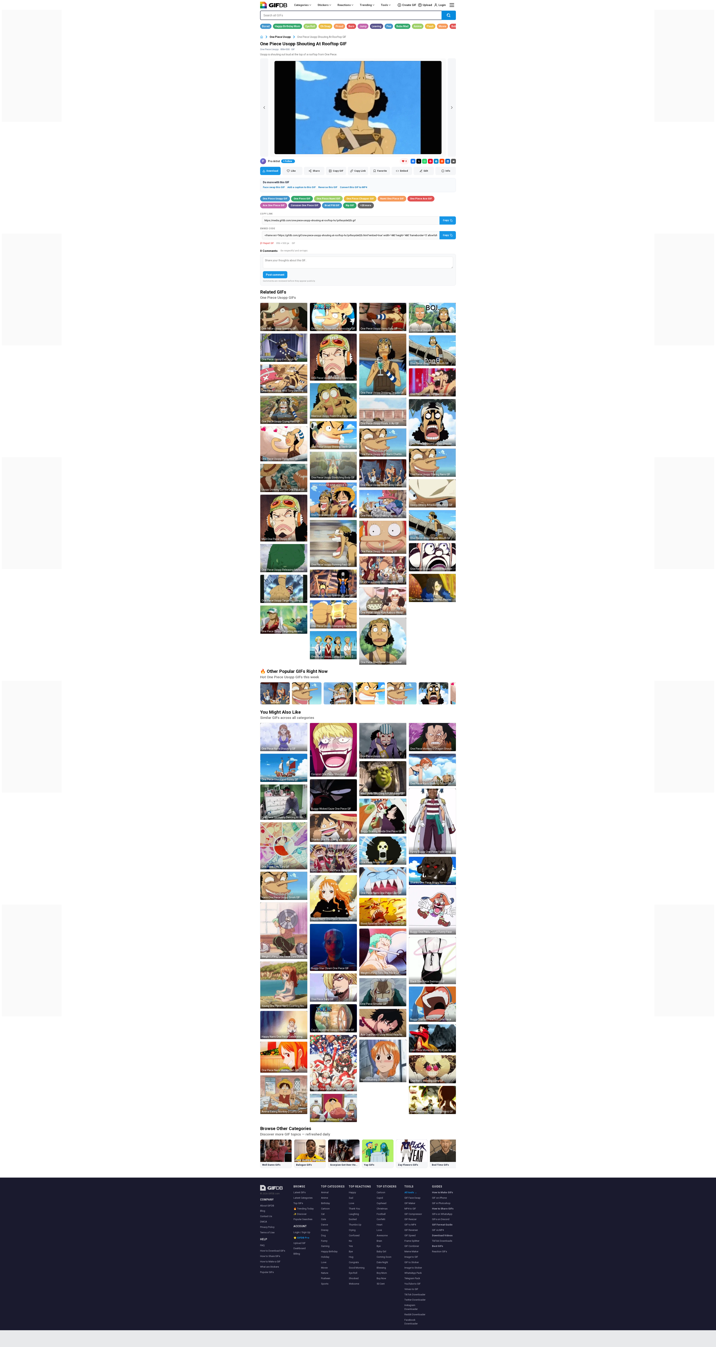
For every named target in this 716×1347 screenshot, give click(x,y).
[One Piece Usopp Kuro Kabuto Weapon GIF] (382, 601)
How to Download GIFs (272, 1250)
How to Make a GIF (270, 1261)
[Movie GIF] (442, 26)
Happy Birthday (329, 1251)
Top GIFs (298, 1203)
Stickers (323, 5)
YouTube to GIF (412, 1283)
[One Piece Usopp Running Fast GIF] (333, 543)
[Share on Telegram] (436, 161)
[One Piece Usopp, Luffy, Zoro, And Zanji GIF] (333, 645)
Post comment (275, 274)
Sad (351, 1197)
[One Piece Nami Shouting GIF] (283, 737)
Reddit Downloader (414, 1314)
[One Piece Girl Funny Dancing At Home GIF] (283, 802)
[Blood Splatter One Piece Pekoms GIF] (382, 912)
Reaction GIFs (439, 1251)
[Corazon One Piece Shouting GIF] (333, 750)
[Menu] (452, 5)
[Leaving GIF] (376, 26)
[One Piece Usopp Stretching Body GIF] (333, 466)
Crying (352, 1230)
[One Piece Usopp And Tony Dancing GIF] (283, 378)
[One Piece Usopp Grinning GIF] (283, 317)
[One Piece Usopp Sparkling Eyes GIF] (333, 584)
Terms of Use (267, 1232)
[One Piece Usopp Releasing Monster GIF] (283, 558)
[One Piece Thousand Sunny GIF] (283, 768)
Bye (351, 1251)
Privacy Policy (267, 1227)
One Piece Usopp (280, 36)
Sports (324, 1283)
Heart (379, 1224)
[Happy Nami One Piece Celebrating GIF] (283, 1025)
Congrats (354, 1262)
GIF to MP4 (410, 1224)
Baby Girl (381, 1251)
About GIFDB (267, 1205)
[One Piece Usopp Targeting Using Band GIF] (283, 589)
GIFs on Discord (440, 1219)
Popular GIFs (267, 1272)
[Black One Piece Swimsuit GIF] (432, 960)
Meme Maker (411, 1251)
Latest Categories (303, 1197)
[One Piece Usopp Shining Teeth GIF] (333, 435)
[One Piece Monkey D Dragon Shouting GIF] (432, 737)
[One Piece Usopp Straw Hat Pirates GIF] (432, 588)
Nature (324, 1273)
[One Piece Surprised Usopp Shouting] (433, 693)
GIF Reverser (411, 1230)
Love (323, 1262)
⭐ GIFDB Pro (301, 1237)
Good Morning (357, 1267)
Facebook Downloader (411, 1321)
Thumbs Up (355, 1224)
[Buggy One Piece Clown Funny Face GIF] (432, 911)
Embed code (267, 228)
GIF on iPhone (439, 1197)
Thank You (354, 1208)
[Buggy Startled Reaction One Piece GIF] (432, 1004)
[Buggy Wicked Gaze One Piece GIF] (333, 795)
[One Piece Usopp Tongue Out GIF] (432, 382)
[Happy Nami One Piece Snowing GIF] (333, 898)
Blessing (381, 1267)
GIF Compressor (413, 1214)
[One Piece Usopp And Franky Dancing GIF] (382, 473)
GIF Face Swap (412, 1197)
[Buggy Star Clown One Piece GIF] (333, 947)
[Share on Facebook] (413, 161)
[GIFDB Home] (261, 37)
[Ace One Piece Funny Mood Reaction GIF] (382, 1023)
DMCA (263, 1221)
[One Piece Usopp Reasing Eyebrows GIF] (333, 357)
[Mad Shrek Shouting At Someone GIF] (382, 778)
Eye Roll (353, 1273)
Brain (379, 1240)
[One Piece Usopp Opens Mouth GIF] (432, 525)
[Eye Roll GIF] (310, 26)
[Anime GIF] (417, 26)
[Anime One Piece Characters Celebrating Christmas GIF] (333, 1063)
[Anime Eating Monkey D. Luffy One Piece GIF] (283, 1094)
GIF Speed (410, 1235)
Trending (366, 5)
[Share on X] (418, 161)
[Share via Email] (453, 161)
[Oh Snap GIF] (325, 26)
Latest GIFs (299, 1192)
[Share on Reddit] (441, 161)
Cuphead (381, 1203)
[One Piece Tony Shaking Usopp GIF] (382, 504)
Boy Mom (382, 1273)
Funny (324, 1240)
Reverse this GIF (327, 187)
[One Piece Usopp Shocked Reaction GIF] (432, 557)
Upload (427, 5)
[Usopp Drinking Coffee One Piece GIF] (283, 478)
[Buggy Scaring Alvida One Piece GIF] (382, 816)
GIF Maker (409, 1203)
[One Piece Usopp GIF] (382, 741)
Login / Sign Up (301, 1232)
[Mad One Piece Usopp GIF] (283, 518)
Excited (353, 1219)
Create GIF (409, 5)
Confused (354, 1235)
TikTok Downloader (414, 1294)
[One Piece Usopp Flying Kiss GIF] (283, 443)
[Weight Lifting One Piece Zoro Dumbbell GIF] (283, 930)
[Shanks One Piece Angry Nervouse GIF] (432, 871)
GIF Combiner (411, 1246)
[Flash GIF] (430, 26)
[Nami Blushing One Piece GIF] (382, 1061)
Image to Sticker (413, 1267)
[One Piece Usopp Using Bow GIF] (382, 317)
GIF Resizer (410, 1219)
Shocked (354, 1278)
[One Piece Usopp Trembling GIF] (382, 537)
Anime (324, 1197)
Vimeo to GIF (411, 1289)
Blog (262, 1210)
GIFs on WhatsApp (442, 1214)
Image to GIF (411, 1256)
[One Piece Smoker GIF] (382, 992)
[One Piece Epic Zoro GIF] (283, 845)
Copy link (266, 213)
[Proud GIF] (339, 26)
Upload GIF (299, 1243)
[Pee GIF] (389, 26)
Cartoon (325, 1208)
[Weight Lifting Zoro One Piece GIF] (382, 952)
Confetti (381, 1219)
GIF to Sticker (411, 1262)
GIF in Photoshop (441, 1203)
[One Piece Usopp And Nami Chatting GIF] (382, 442)
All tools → (410, 1192)
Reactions (344, 5)
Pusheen (325, 1278)
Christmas (382, 1208)
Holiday (325, 1256)
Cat (323, 1214)
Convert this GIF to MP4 (353, 187)
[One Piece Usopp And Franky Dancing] (275, 693)
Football (381, 1214)
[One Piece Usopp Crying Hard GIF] (283, 410)
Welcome (354, 1283)
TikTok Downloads (442, 1240)
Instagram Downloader (411, 1307)
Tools (384, 5)
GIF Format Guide (442, 1224)
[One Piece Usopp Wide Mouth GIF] (432, 350)
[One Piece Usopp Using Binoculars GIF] (333, 317)
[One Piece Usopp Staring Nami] (307, 693)
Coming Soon (384, 1256)
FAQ (262, 1245)
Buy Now (381, 1278)
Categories (301, 5)
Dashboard (299, 1248)
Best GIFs (437, 1246)
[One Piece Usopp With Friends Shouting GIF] (382, 570)
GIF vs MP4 (438, 1230)
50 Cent (381, 1283)
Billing (296, 1253)
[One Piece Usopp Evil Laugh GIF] (283, 348)
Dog (323, 1235)
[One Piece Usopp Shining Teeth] (370, 693)
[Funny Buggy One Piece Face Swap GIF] (432, 821)
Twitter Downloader (414, 1299)
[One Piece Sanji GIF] (333, 987)
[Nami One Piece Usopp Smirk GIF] (283, 886)
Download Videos (442, 1235)
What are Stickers (269, 1266)
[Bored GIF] (265, 26)
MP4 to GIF (410, 1208)
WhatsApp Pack (413, 1273)
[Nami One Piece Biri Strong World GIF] (432, 1100)
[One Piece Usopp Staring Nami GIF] (432, 463)
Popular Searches (302, 1219)
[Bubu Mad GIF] (402, 26)
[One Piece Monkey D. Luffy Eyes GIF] (432, 1038)
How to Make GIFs (442, 1192)
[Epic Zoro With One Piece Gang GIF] (333, 859)
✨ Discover (300, 1214)
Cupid (380, 1197)
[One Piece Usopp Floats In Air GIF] (382, 412)
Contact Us (266, 1216)
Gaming (325, 1246)
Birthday (325, 1203)
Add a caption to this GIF (301, 187)
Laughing (354, 1214)
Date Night (382, 1262)
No (350, 1240)
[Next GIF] (452, 107)
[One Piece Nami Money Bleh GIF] (283, 1057)
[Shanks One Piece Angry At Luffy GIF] (333, 828)
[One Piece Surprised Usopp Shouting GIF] (432, 422)
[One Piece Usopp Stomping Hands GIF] (333, 614)
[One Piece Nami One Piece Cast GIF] (382, 881)
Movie (324, 1267)
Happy (352, 1192)
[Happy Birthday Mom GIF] (287, 26)
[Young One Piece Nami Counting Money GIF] (283, 985)
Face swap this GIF (274, 187)
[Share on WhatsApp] (424, 161)
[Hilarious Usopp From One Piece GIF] (333, 401)
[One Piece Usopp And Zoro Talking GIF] (432, 318)
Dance (324, 1224)
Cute (323, 1219)
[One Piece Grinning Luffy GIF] (432, 1069)
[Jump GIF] (363, 26)
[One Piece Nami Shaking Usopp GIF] (432, 770)
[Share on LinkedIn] (447, 161)
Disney (324, 1230)
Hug (351, 1256)
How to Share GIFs (270, 1256)
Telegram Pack (412, 1278)
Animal (325, 1192)
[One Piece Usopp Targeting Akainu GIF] (283, 620)
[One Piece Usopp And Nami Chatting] (402, 693)
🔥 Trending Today (303, 1208)
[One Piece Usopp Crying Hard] (338, 693)
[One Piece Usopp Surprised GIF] (333, 500)
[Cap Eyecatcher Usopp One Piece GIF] (333, 1018)
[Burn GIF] (351, 26)
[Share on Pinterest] (430, 161)
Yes (351, 1246)
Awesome (382, 1235)
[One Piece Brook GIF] (382, 850)
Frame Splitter (411, 1240)
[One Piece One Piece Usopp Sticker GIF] (382, 641)
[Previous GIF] (264, 107)
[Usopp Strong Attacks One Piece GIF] (432, 493)
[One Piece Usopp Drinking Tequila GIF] (382, 364)
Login (442, 5)
